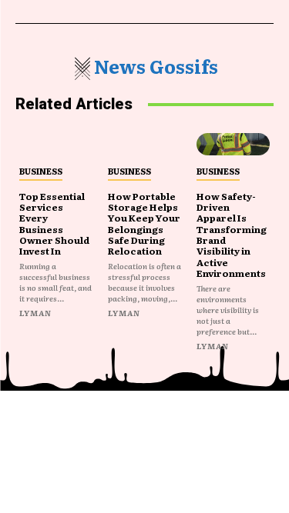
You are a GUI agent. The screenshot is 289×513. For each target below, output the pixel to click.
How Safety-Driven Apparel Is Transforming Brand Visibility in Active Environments (232, 235)
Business (40, 171)
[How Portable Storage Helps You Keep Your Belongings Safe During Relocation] (144, 144)
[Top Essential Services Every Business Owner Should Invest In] (55, 144)
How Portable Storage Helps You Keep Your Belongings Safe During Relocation (144, 223)
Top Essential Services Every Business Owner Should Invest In (54, 223)
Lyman (35, 312)
